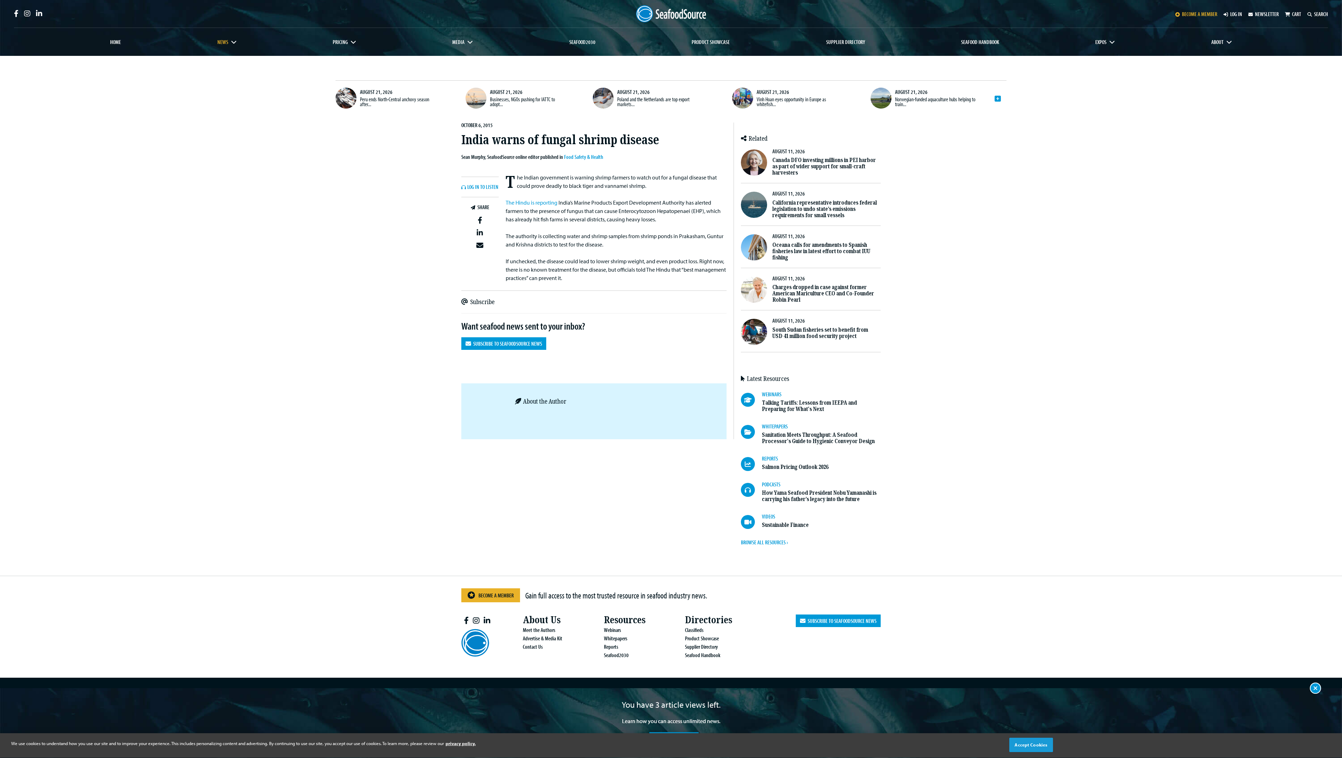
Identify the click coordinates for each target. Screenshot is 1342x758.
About (1217, 41)
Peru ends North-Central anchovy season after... (394, 102)
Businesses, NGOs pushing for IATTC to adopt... (522, 102)
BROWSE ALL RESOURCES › (764, 542)
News (222, 41)
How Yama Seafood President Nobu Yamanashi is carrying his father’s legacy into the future (819, 496)
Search (1321, 13)
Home (115, 41)
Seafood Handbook (980, 41)
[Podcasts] (751, 490)
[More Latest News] (998, 99)
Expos (1100, 41)
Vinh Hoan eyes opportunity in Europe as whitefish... (791, 102)
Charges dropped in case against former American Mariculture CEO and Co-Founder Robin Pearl (823, 293)
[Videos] (751, 522)
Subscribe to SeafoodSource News (506, 343)
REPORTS (770, 458)
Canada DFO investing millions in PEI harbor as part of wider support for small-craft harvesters (824, 166)
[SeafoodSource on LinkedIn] (39, 13)
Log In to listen (482, 187)
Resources (624, 620)
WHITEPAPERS (775, 426)
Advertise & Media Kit (542, 638)
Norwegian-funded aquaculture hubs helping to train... (935, 102)
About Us (542, 620)
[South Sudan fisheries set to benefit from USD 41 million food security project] (754, 332)
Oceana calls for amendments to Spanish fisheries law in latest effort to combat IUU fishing (821, 251)
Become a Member (496, 595)
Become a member (1199, 13)
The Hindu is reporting (531, 202)
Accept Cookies (1031, 745)
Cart (1296, 13)
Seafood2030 (582, 41)
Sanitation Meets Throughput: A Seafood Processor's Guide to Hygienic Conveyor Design (818, 438)
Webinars (612, 629)
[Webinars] (751, 400)
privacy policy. (461, 743)
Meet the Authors (539, 629)
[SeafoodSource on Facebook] (16, 13)
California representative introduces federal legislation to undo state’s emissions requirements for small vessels (824, 209)
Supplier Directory (845, 41)
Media (458, 41)
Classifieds (694, 629)
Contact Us (533, 646)
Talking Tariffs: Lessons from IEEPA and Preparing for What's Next (809, 406)
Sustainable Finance (785, 525)
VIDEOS (768, 516)
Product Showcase (711, 41)
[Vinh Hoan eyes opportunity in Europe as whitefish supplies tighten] (742, 98)
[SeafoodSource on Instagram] (27, 13)
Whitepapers (615, 638)
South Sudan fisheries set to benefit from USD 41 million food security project (820, 333)
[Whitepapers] (751, 432)
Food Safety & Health (583, 156)
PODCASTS (771, 484)
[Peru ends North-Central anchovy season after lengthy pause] (346, 98)
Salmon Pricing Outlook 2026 (795, 467)
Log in (1236, 13)
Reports (611, 646)
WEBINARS (771, 394)
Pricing (340, 41)
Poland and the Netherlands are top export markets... (653, 102)
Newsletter (1267, 13)
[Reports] (751, 464)
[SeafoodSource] (671, 13)
